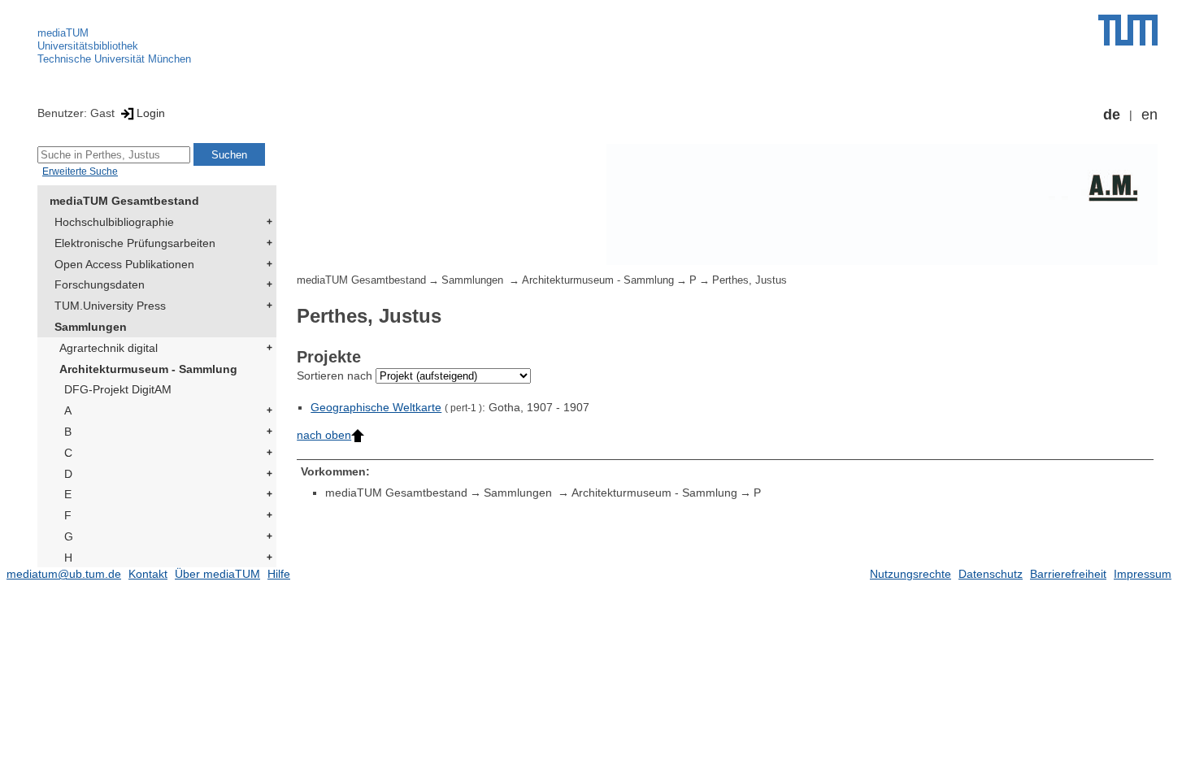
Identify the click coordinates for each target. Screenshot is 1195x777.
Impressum (1142, 573)
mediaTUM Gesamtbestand (124, 200)
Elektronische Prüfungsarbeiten (134, 243)
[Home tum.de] (1128, 30)
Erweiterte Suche (80, 171)
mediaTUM (63, 33)
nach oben (324, 434)
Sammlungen (90, 326)
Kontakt (147, 573)
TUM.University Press (110, 305)
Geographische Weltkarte (376, 407)
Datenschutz (990, 573)
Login (151, 112)
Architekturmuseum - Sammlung (148, 368)
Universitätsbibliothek (87, 46)
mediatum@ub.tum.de (64, 573)
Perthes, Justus (749, 280)
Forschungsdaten (99, 284)
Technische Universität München (114, 59)
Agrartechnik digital (108, 347)
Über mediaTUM (217, 573)
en (1149, 114)
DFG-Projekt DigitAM (118, 389)
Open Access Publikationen (124, 264)
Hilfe (278, 573)
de (1111, 114)
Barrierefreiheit (1068, 573)
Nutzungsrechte (910, 573)
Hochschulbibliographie (114, 221)
